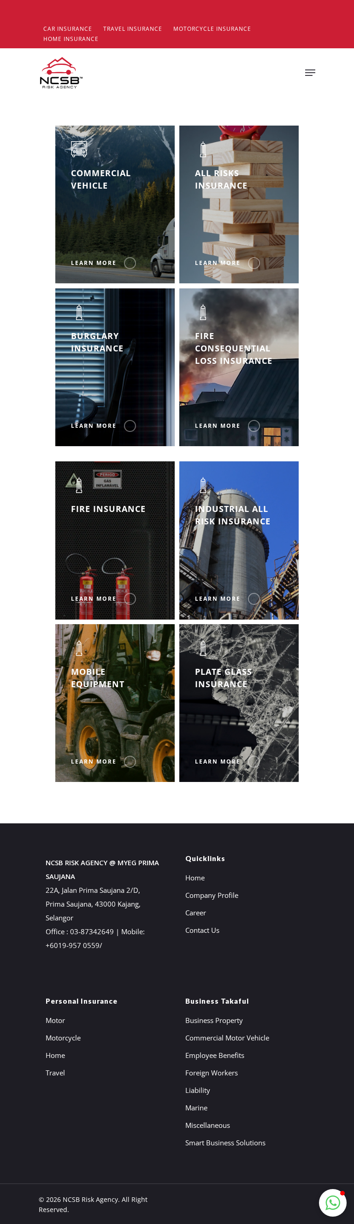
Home (195, 877)
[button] (333, 1203)
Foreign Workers (211, 1072)
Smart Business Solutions (225, 1142)
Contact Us (202, 930)
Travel (55, 1072)
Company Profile (211, 895)
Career (195, 912)
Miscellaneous (207, 1125)
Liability (197, 1090)
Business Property (214, 1020)
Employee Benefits (214, 1055)
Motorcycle (63, 1037)
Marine (196, 1107)
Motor (55, 1020)
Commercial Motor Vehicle (227, 1037)
